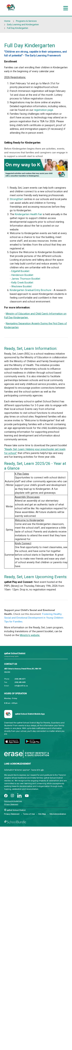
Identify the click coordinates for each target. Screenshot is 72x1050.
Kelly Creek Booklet (22, 282)
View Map (7, 672)
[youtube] (26, 795)
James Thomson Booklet (25, 278)
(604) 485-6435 (20, 682)
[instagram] (12, 796)
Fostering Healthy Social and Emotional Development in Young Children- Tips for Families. (34, 618)
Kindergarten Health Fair (28, 214)
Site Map (42, 814)
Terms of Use (29, 814)
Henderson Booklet (22, 275)
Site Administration (57, 814)
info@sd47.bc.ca (21, 686)
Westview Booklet (21, 286)
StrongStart (16, 199)
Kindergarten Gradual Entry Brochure (30, 290)
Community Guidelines (13, 801)
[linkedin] (19, 796)
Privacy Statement (11, 804)
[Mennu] (65, 8)
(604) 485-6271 (20, 679)
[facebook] (6, 796)
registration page (43, 110)
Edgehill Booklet (20, 271)
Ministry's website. (30, 635)
